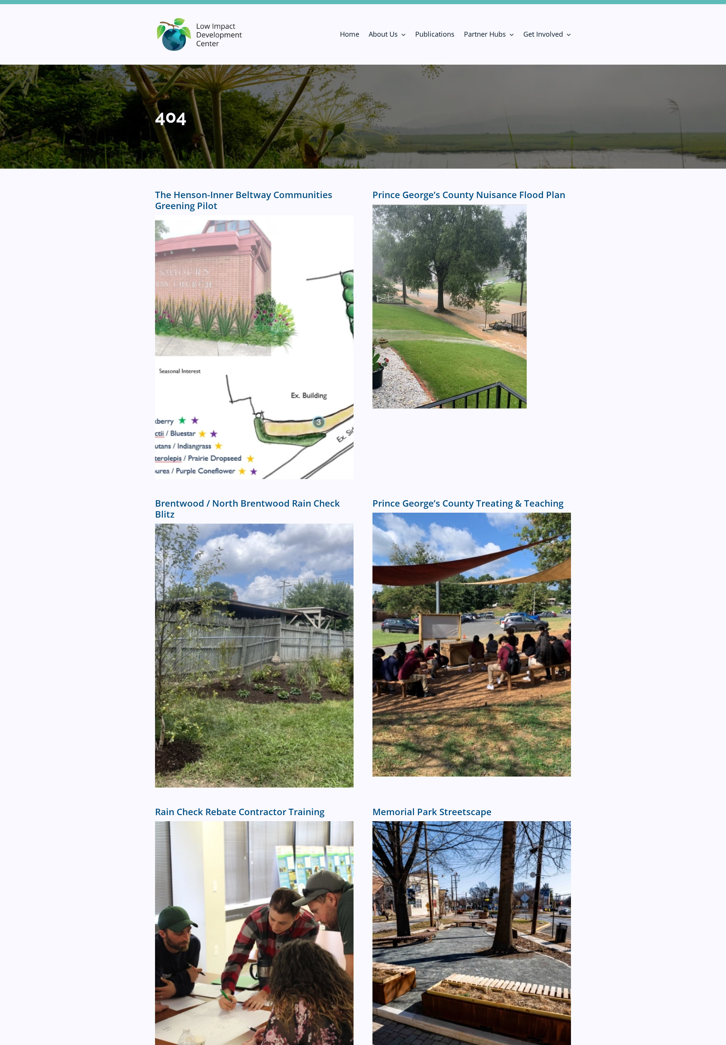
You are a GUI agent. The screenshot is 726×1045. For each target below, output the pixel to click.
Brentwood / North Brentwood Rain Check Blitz (247, 508)
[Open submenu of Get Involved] (567, 34)
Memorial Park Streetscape (432, 811)
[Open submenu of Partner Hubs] (510, 34)
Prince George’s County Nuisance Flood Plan (468, 194)
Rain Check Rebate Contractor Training (239, 811)
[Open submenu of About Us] (402, 34)
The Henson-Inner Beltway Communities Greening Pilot (243, 200)
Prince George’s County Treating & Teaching (467, 503)
